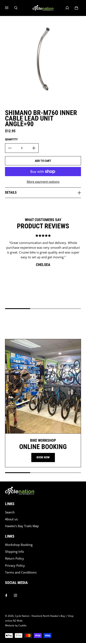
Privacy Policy (15, 565)
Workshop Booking (19, 545)
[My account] (67, 7)
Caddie (22, 625)
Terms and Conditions (21, 572)
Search (10, 512)
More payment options (43, 181)
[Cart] (76, 7)
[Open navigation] (9, 7)
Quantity (11, 139)
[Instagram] (15, 594)
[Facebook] (6, 594)
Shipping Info (14, 551)
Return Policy (14, 558)
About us (11, 519)
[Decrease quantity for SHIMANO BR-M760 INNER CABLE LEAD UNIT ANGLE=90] (9, 148)
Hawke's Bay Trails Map (22, 526)
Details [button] (11, 192)
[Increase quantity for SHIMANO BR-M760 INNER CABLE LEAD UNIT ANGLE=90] (33, 148)
